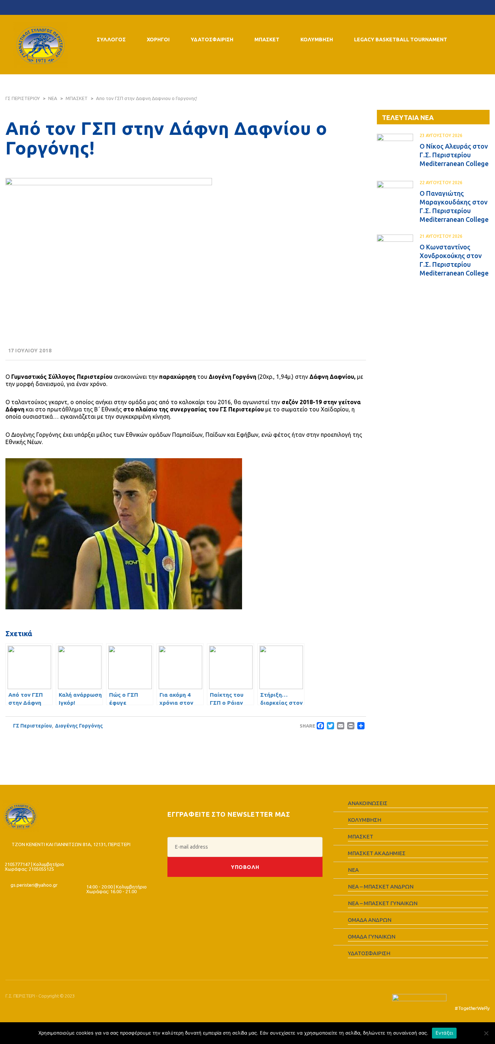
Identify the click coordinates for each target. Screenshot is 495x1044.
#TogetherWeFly (472, 1008)
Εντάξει (444, 1033)
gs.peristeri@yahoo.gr (34, 884)
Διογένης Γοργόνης (79, 726)
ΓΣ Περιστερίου (32, 726)
